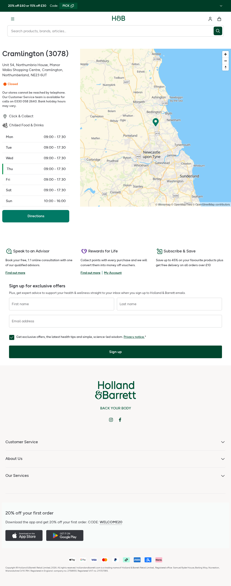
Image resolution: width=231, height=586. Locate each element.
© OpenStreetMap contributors (211, 204)
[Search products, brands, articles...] (219, 31)
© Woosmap (163, 204)
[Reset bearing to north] (225, 67)
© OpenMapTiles (181, 204)
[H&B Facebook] (120, 419)
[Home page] (118, 19)
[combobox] (110, 31)
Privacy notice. (134, 337)
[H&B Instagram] (111, 419)
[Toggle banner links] (221, 6)
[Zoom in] (225, 54)
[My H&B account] (210, 19)
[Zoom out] (225, 61)
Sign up (115, 352)
